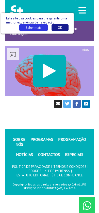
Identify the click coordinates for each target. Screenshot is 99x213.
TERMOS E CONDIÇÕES (69, 167)
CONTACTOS (49, 154)
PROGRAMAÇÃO (72, 139)
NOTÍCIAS (24, 154)
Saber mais (33, 27)
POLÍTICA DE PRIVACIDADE (31, 167)
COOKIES (34, 171)
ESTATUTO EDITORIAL (32, 175)
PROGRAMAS (41, 139)
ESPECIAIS (74, 154)
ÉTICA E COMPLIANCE (67, 175)
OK (60, 27)
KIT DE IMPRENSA (57, 171)
